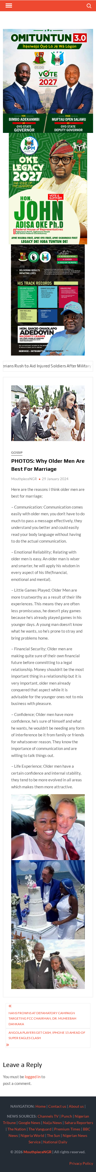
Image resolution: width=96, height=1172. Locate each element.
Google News (29, 1122)
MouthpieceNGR (24, 479)
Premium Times (67, 1129)
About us (76, 1106)
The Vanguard (40, 1129)
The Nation (16, 1129)
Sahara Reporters (79, 1122)
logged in (33, 1076)
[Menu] (8, 5)
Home (40, 1106)
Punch (66, 1116)
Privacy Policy (81, 1163)
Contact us (57, 1106)
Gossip (16, 452)
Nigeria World (32, 1135)
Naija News (52, 1122)
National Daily (55, 1142)
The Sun (53, 1135)
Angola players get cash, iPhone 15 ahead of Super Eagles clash (47, 1035)
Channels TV (48, 1116)
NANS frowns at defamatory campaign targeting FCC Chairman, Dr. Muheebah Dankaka (42, 1018)
